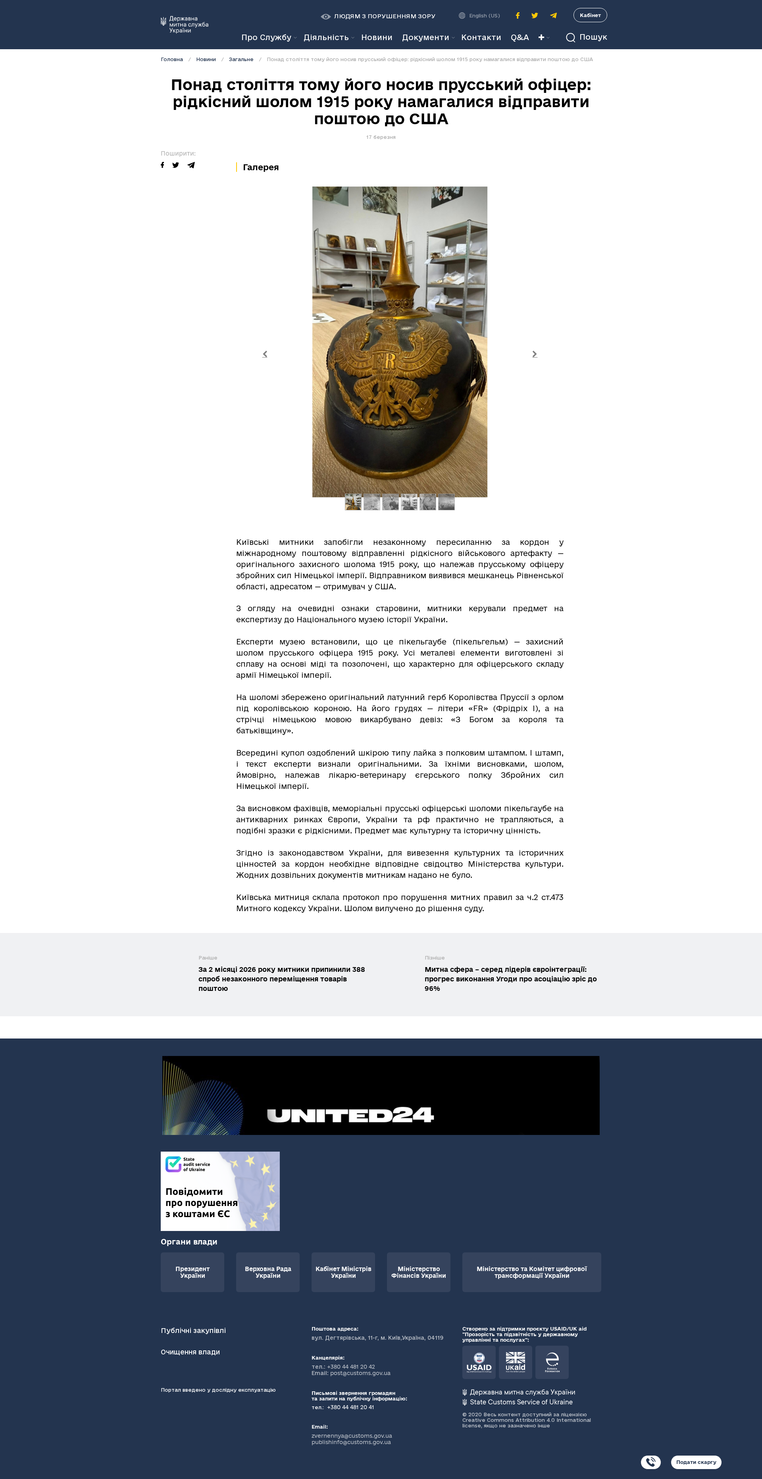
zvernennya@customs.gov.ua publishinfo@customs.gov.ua (352, 1439)
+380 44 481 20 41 (349, 1407)
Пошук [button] (592, 37)
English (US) (484, 15)
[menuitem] (377, 37)
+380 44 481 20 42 (351, 1367)
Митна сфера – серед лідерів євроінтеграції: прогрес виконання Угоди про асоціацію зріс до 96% (511, 978)
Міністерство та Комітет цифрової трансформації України (532, 1272)
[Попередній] (265, 355)
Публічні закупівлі (193, 1330)
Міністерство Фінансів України (418, 1272)
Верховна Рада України (268, 1272)
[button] (378, 16)
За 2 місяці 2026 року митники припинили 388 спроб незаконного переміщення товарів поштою (281, 978)
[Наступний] (535, 355)
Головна (172, 59)
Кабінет (590, 15)
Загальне (241, 59)
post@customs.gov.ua (360, 1373)
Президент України (192, 1272)
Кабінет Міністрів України (343, 1272)
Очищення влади (191, 1352)
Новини (206, 59)
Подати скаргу (696, 1462)
